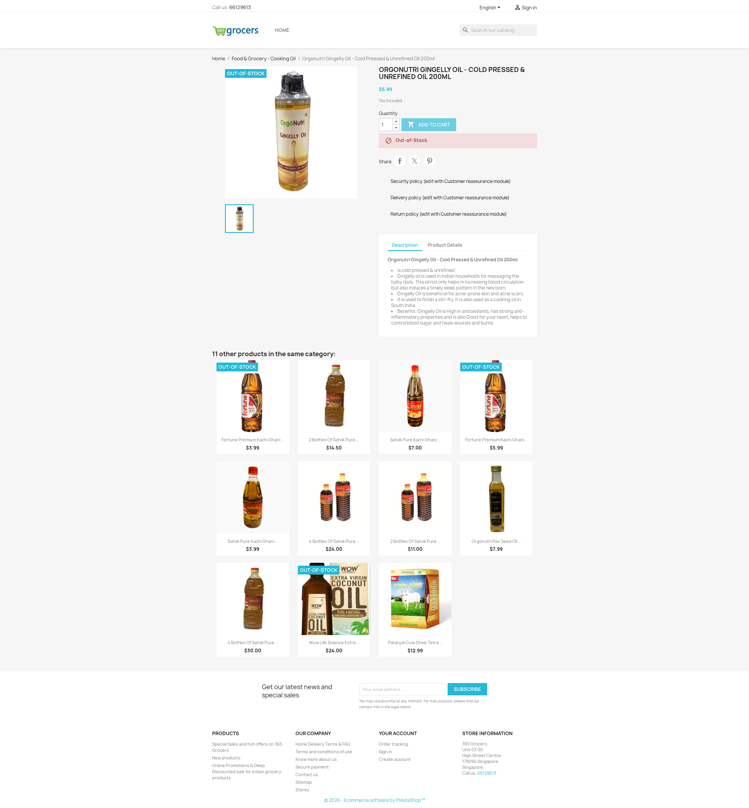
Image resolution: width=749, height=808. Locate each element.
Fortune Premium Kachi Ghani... (252, 439)
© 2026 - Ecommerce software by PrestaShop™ (374, 800)
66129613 (240, 7)
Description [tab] (405, 245)
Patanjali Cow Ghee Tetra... (415, 642)
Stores (302, 789)
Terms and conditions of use (324, 751)
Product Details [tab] (445, 245)
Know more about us (316, 759)
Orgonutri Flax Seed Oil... (496, 541)
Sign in (385, 751)
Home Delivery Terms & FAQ (323, 744)
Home (282, 30)
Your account (398, 733)
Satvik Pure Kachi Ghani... (415, 439)
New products (226, 758)
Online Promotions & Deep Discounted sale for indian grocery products (246, 771)
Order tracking (393, 744)
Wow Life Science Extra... (334, 642)
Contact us (307, 774)
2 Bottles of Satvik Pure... (334, 439)
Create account (395, 759)
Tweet (414, 161)
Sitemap (304, 782)
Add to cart (429, 124)
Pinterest (429, 161)
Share (400, 161)
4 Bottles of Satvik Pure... (334, 541)
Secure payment (312, 767)
